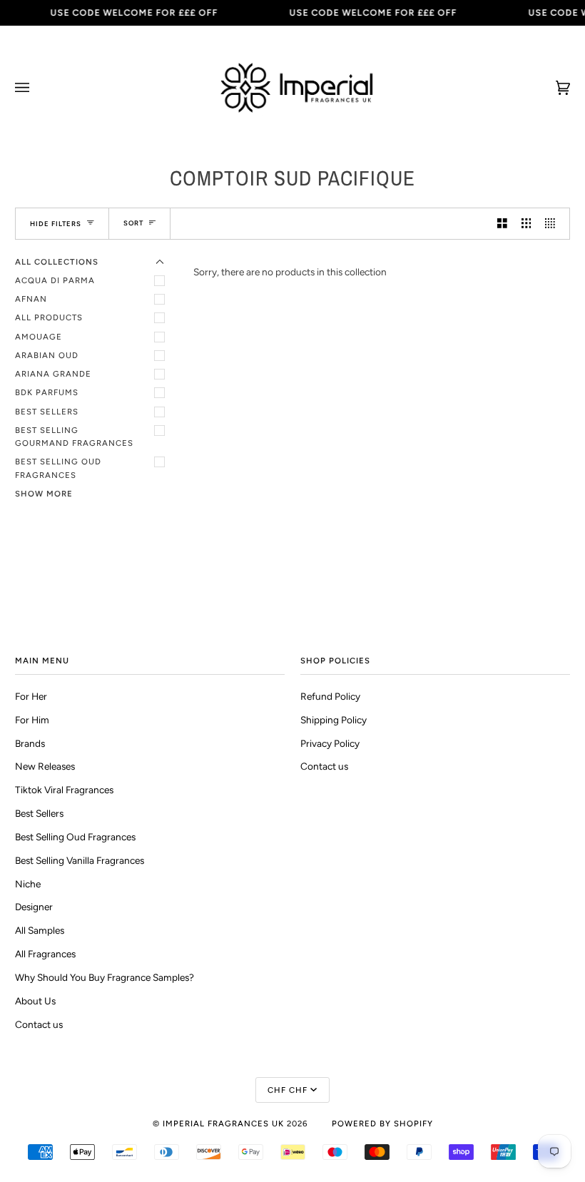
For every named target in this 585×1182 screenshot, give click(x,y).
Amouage (38, 337)
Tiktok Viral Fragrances (64, 789)
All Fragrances (45, 953)
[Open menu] (36, 88)
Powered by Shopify (382, 1123)
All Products (49, 317)
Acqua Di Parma (55, 280)
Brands (30, 743)
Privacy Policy (330, 743)
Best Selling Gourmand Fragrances (74, 436)
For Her (31, 696)
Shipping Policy (333, 719)
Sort (133, 223)
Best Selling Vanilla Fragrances (79, 860)
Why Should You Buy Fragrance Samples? (104, 977)
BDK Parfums (46, 392)
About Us (35, 1001)
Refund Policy (330, 696)
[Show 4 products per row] (553, 223)
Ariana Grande (53, 374)
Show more (44, 494)
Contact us (39, 1024)
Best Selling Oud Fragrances (58, 468)
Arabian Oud (46, 355)
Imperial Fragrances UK (223, 1123)
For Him (32, 719)
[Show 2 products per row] (502, 223)
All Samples (39, 930)
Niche (28, 884)
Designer (34, 906)
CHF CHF (287, 1090)
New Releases (45, 766)
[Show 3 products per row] (526, 223)
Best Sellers (46, 412)
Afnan (31, 299)
